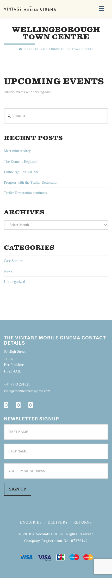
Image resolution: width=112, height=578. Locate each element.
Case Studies (13, 261)
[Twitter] (18, 405)
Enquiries (31, 522)
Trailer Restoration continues (25, 193)
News (8, 271)
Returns (82, 522)
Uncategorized (14, 282)
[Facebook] (6, 405)
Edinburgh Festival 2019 (22, 172)
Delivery (58, 522)
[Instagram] (30, 405)
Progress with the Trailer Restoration (31, 182)
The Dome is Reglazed (20, 162)
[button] (101, 9)
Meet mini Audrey (17, 151)
